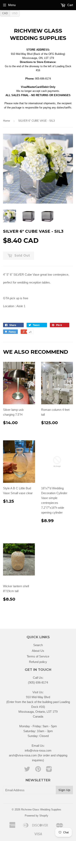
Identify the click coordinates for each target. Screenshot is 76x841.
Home (6, 120)
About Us (38, 650)
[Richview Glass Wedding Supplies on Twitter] (27, 770)
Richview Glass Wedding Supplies (38, 34)
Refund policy (38, 662)
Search (38, 645)
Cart (69, 5)
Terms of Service (38, 656)
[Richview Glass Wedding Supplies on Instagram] (49, 770)
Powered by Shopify (36, 815)
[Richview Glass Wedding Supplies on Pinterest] (38, 770)
